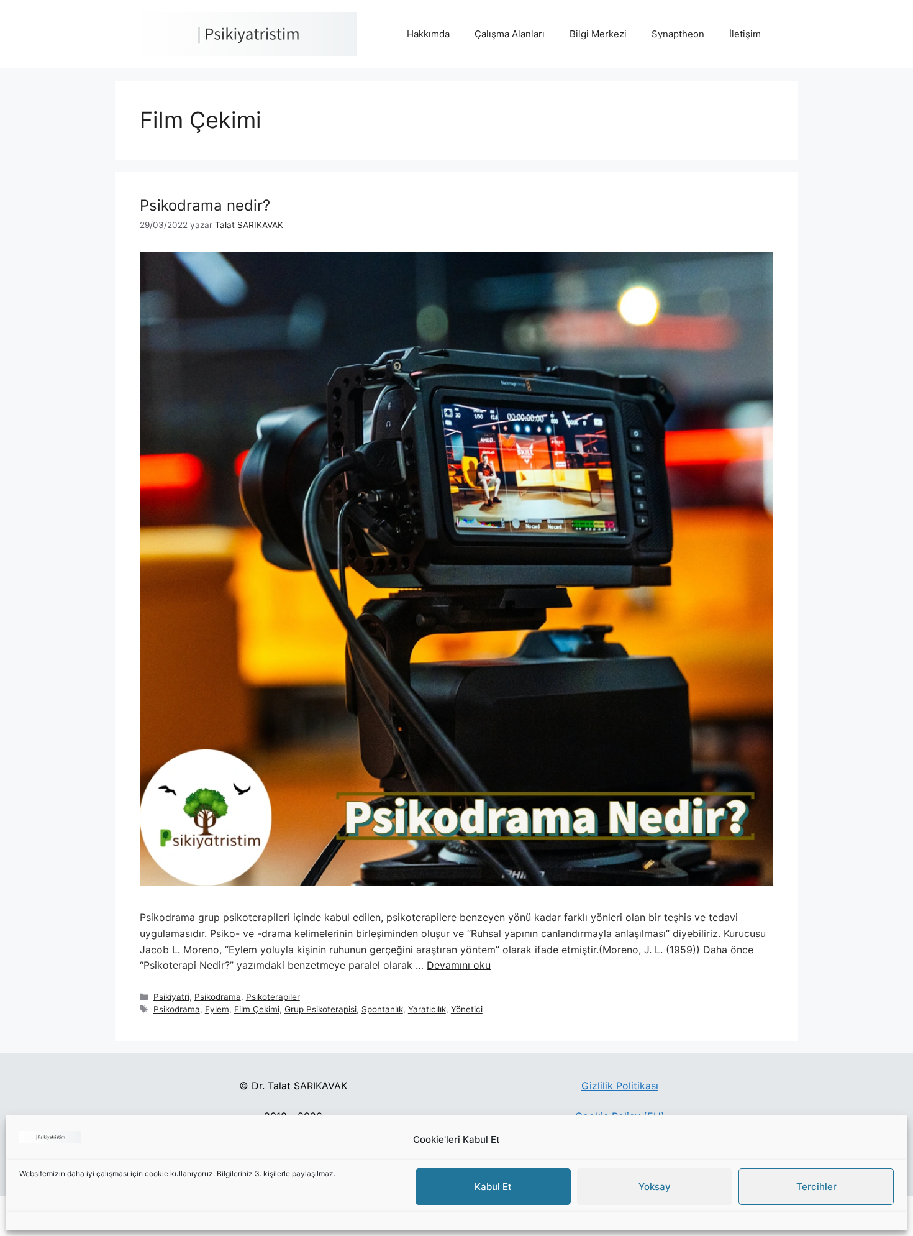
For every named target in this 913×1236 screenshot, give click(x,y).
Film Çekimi (256, 1009)
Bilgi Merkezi (598, 34)
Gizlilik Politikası (619, 1085)
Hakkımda (428, 34)
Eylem (217, 1009)
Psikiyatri (171, 997)
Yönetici (467, 1009)
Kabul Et (493, 1187)
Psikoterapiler (273, 997)
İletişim (745, 34)
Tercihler (816, 1187)
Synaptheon (678, 34)
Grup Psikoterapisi (320, 1009)
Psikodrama (217, 997)
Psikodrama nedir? (205, 205)
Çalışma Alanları (510, 34)
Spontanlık (382, 1009)
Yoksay (654, 1187)
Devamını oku (459, 965)
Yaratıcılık (427, 1009)
